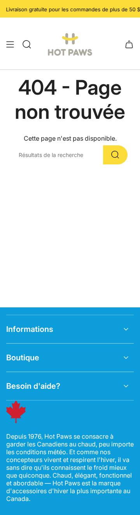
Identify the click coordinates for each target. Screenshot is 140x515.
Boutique (22, 357)
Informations (29, 329)
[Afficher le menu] (10, 44)
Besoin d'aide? (33, 386)
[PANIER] (129, 44)
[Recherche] (115, 154)
